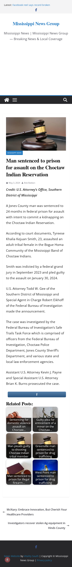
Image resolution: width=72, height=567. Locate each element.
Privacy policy (44, 560)
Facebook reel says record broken (31, 5)
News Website (12, 556)
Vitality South (31, 556)
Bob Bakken (29, 182)
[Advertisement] (36, 71)
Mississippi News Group (36, 23)
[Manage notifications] (7, 559)
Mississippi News (14, 153)
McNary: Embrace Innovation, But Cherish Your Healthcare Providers (37, 512)
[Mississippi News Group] (7, 100)
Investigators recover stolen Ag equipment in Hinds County (36, 525)
